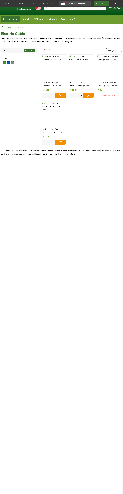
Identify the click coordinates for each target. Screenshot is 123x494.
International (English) (76, 3)
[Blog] (110, 7)
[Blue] (8, 62)
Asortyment (8, 19)
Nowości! (27, 19)
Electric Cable (21, 27)
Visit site (101, 3)
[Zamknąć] (115, 3)
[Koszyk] (119, 7)
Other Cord (9, 27)
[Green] (4, 62)
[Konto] (114, 7)
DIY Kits (37, 19)
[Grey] (12, 62)
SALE (72, 19)
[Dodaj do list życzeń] (63, 57)
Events (64, 19)
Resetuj (29, 51)
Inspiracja (51, 19)
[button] (38, 19)
